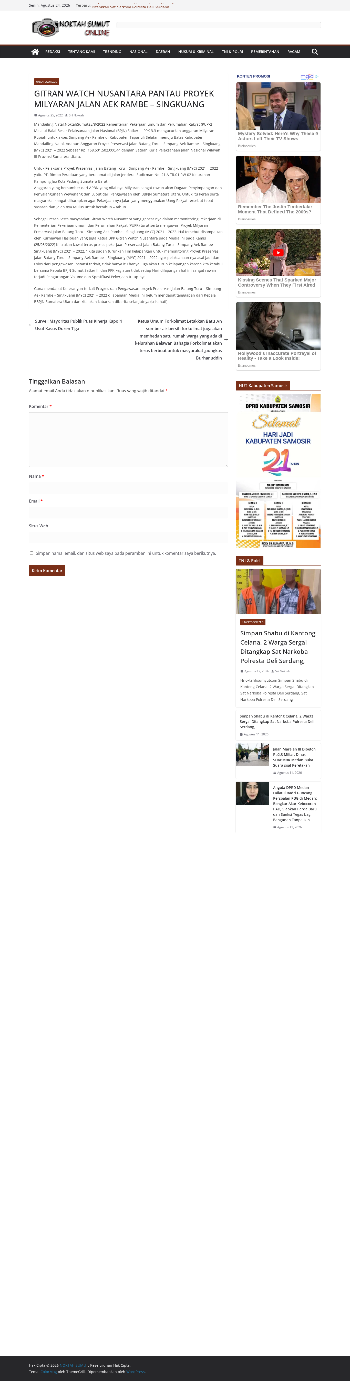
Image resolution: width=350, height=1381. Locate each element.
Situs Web (38, 526)
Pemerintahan (265, 51)
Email (36, 501)
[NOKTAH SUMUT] (35, 52)
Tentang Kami (81, 51)
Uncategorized (46, 81)
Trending (112, 51)
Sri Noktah (76, 115)
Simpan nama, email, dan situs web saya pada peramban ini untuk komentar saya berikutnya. (126, 553)
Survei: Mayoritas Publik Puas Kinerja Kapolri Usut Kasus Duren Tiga (78, 324)
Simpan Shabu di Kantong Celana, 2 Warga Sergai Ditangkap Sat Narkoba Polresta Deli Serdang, (134, 8)
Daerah (163, 51)
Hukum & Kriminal (196, 51)
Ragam (293, 51)
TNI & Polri (232, 51)
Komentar (40, 406)
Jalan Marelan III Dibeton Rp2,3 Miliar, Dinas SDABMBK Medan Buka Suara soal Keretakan (294, 757)
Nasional (138, 51)
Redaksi (52, 51)
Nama (36, 476)
